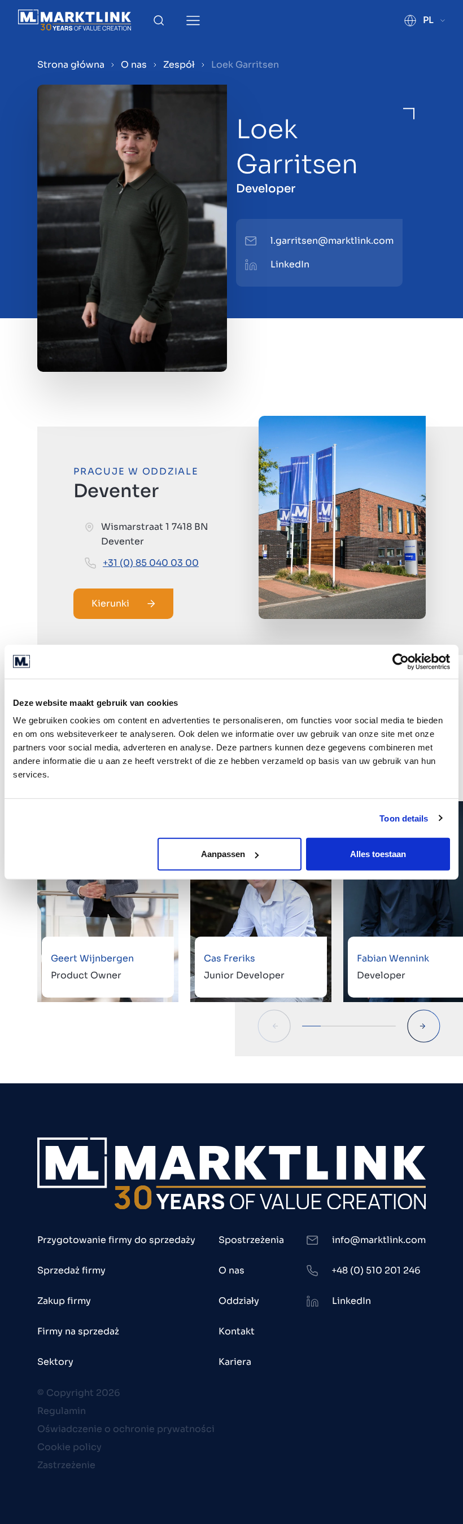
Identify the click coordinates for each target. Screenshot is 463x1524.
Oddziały (239, 1301)
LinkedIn (289, 264)
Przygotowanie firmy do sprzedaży (116, 1240)
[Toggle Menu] (193, 20)
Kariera (235, 1362)
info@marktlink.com (379, 1240)
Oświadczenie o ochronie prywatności (126, 1429)
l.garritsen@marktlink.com (332, 241)
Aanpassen (223, 854)
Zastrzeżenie (66, 1465)
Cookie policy (69, 1447)
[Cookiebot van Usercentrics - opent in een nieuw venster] (400, 661)
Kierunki (110, 603)
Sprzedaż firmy (71, 1270)
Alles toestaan (378, 854)
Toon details (403, 818)
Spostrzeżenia (251, 1240)
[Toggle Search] (159, 20)
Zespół (179, 65)
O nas (134, 65)
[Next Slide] (423, 1026)
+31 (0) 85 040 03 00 (151, 563)
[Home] (74, 20)
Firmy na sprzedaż (78, 1331)
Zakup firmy (64, 1301)
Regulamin (61, 1411)
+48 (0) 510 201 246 (376, 1270)
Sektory (55, 1362)
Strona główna (70, 65)
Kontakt (237, 1331)
